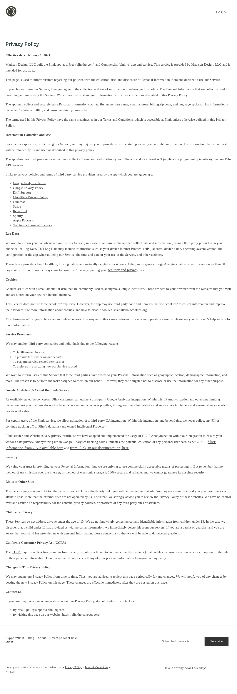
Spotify (18, 216)
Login (9, 641)
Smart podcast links (64, 638)
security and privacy (123, 270)
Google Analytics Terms (29, 183)
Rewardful (20, 211)
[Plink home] (11, 16)
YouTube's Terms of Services (32, 225)
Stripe (17, 206)
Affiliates (11, 671)
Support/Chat (15, 638)
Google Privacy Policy (28, 188)
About (42, 638)
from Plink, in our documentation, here (99, 448)
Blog (31, 638)
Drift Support (22, 192)
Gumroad (19, 202)
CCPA (16, 552)
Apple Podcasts (23, 220)
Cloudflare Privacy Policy (30, 197)
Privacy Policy (73, 667)
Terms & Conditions (96, 667)
